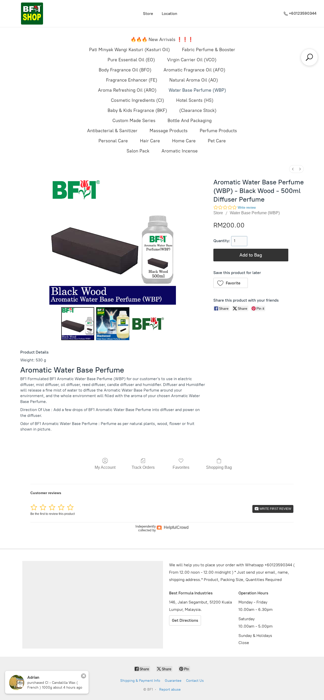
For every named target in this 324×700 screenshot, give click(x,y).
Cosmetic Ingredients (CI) (137, 100)
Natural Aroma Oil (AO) (193, 80)
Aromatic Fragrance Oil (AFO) (194, 70)
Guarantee (173, 680)
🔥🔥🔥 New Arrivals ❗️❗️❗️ (162, 39)
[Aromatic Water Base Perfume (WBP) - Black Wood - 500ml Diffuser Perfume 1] (112, 323)
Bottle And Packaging (190, 120)
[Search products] (309, 57)
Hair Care (150, 141)
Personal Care (113, 141)
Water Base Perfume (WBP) (197, 90)
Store (148, 13)
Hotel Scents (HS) (194, 100)
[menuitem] (292, 169)
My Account (105, 467)
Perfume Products (218, 130)
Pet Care (217, 141)
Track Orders (143, 467)
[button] (230, 283)
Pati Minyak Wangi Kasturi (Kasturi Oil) (129, 49)
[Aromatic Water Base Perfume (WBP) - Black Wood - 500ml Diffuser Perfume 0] (77, 323)
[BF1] (32, 14)
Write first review (275, 509)
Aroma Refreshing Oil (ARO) (127, 90)
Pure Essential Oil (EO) (131, 60)
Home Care (184, 141)
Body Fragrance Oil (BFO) (125, 70)
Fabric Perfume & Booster (208, 49)
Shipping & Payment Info (140, 680)
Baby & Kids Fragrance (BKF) (137, 110)
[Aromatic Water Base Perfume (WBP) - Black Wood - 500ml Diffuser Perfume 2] (147, 323)
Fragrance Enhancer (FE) (131, 80)
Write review (247, 207)
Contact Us (195, 680)
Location (169, 13)
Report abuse (170, 689)
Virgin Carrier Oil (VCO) (191, 60)
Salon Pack (138, 151)
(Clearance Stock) (197, 110)
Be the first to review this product (52, 514)
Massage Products (169, 130)
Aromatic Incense (179, 151)
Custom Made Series (133, 120)
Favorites (181, 467)
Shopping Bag (219, 467)
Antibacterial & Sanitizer (112, 130)
